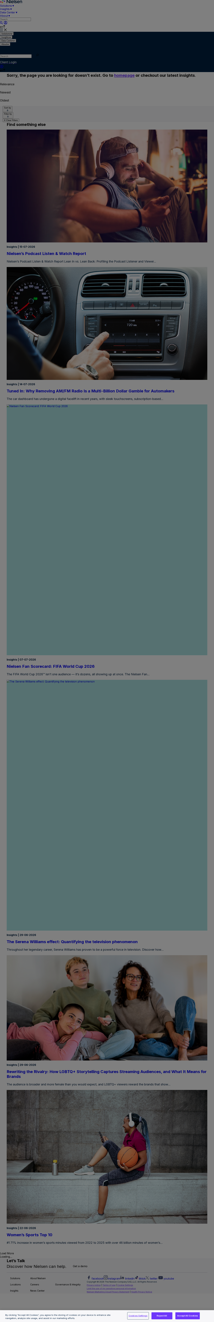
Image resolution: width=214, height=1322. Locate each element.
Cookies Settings (138, 1315)
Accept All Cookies (187, 1315)
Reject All (162, 1315)
